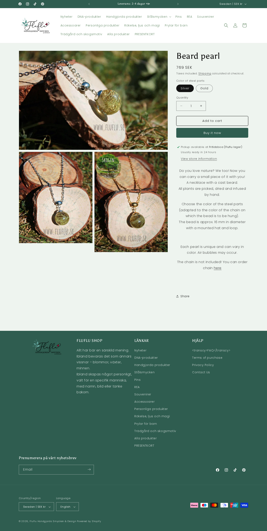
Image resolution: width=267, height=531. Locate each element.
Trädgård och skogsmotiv (155, 431)
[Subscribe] (89, 469)
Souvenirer (142, 394)
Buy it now (212, 133)
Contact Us (201, 372)
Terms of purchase (207, 357)
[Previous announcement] (89, 4)
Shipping (204, 73)
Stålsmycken (144, 372)
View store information (199, 159)
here (218, 268)
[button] (159, 16)
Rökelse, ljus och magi (152, 416)
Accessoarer (144, 401)
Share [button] (185, 296)
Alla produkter (145, 438)
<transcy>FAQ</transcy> (211, 350)
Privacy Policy (203, 365)
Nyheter (140, 350)
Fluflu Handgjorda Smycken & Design (53, 521)
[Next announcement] (178, 4)
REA (137, 387)
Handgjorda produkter (152, 365)
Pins (137, 379)
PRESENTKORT (144, 446)
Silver (185, 88)
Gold (204, 88)
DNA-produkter (146, 357)
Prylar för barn (145, 423)
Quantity (182, 98)
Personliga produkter (151, 409)
